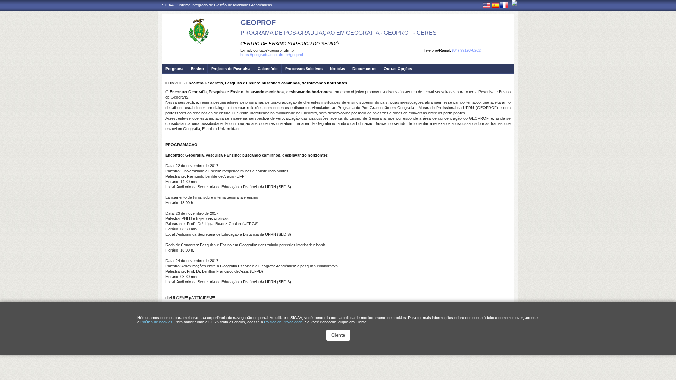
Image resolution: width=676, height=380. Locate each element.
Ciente (338, 335)
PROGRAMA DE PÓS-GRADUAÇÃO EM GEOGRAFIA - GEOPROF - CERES (338, 33)
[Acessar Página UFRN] (514, 3)
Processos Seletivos (304, 68)
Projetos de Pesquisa (230, 68)
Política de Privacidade (283, 322)
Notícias (337, 68)
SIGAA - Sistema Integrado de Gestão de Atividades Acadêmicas (217, 5)
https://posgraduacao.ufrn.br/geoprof (271, 54)
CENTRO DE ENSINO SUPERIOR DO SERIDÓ (289, 43)
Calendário (268, 68)
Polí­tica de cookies (156, 322)
